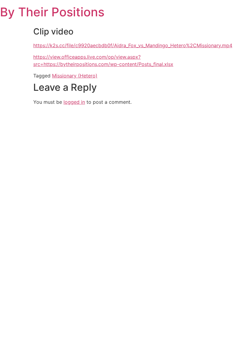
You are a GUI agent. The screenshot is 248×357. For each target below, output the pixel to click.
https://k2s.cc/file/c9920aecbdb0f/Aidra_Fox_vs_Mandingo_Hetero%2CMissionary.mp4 (132, 45)
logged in (74, 102)
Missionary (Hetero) (74, 76)
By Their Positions (52, 12)
